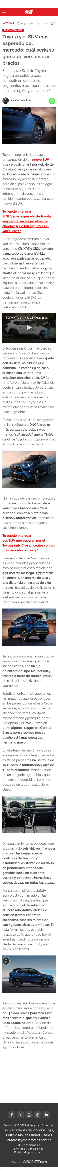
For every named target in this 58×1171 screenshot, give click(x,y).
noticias (8, 23)
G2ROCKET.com (35, 1162)
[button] (29, 327)
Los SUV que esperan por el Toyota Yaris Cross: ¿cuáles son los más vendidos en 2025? (28, 545)
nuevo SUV (40, 160)
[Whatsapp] (52, 101)
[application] (29, 328)
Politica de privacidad (28, 1152)
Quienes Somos (28, 1145)
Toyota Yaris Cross (13, 30)
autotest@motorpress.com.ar (29, 1140)
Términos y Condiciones (27, 1148)
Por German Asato (21, 100)
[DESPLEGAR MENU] (4, 11)
